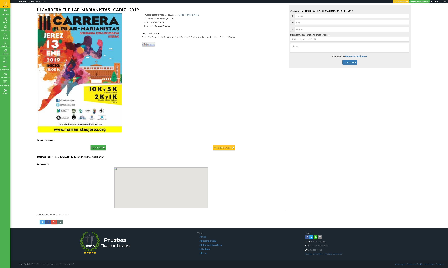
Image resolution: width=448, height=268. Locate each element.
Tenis (5, 62)
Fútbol (5, 93)
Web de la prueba (223, 147)
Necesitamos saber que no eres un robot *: (310, 34)
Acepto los (350, 56)
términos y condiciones (356, 56)
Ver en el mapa (192, 14)
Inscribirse (97, 147)
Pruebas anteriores (333, 253)
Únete (5, 38)
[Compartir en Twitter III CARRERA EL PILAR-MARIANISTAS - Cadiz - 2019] (42, 222)
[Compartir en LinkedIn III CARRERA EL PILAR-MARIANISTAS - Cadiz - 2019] (60, 222)
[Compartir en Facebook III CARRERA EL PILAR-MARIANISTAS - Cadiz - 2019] (48, 222)
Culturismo (5, 78)
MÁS (445, 1)
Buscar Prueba (402, 1)
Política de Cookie (414, 264)
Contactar (349, 62)
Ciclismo (5, 54)
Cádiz (181, 14)
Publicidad (429, 264)
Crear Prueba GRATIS (420, 1)
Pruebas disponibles (314, 253)
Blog (5, 22)
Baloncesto (5, 86)
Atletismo (5, 46)
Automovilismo (5, 70)
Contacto (5, 30)
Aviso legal (400, 264)
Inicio (5, 6)
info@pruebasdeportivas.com (33, 1)
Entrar (436, 1)
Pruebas (5, 14)
